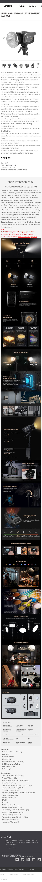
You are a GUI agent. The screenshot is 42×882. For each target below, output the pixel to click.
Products (21, 6)
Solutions (32, 6)
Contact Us (6, 837)
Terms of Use (13, 874)
